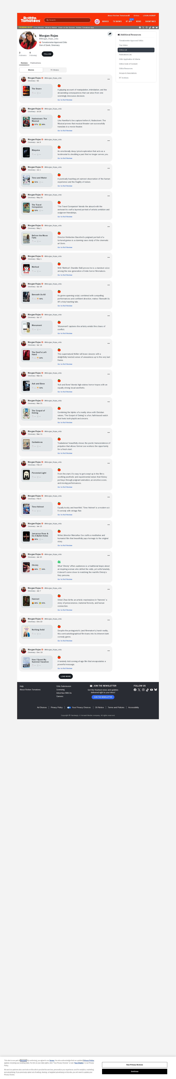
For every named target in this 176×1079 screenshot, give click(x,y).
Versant (23, 1060)
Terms (51, 1060)
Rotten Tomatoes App (85, 27)
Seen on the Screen (66, 27)
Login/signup (149, 15)
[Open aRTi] (97, 21)
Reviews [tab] (24, 63)
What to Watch (51, 27)
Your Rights (78, 1063)
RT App (129, 22)
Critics (136, 15)
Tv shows (117, 22)
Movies (105, 22)
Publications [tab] (35, 63)
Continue (134, 1071)
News (138, 22)
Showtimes (150, 22)
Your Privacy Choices (81, 707)
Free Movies (39, 27)
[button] (22, 54)
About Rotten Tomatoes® (119, 15)
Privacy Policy (88, 1060)
